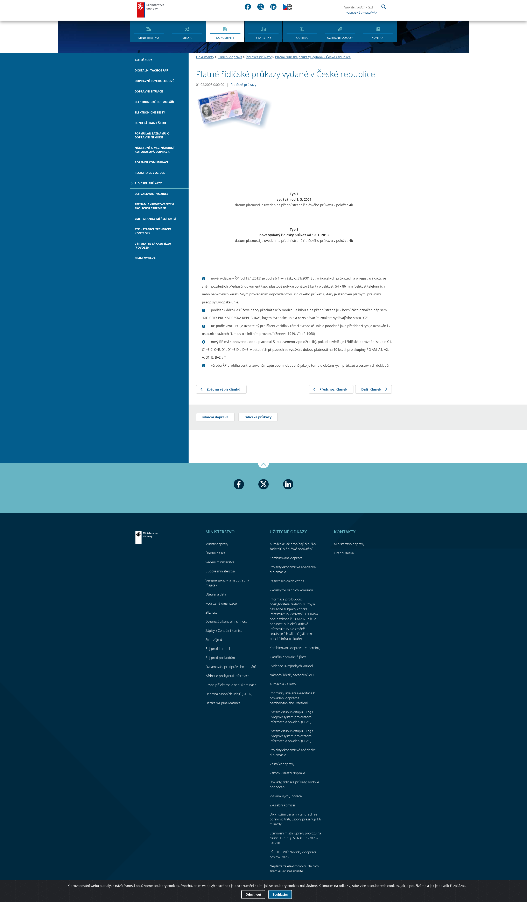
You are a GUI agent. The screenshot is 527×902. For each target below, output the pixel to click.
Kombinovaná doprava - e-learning (294, 648)
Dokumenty (225, 38)
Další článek (371, 389)
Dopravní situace (149, 91)
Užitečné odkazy (340, 38)
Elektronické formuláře (155, 102)
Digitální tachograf (151, 70)
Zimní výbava (145, 258)
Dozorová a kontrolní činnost (226, 621)
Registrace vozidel (150, 173)
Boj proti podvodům (220, 657)
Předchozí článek (333, 389)
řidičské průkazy (258, 417)
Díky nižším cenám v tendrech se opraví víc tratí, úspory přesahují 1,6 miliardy (295, 819)
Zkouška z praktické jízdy (288, 657)
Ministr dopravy (216, 544)
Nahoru (263, 465)
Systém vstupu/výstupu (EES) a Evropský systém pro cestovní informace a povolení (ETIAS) (291, 717)
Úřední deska (215, 553)
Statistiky (263, 38)
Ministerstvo (148, 38)
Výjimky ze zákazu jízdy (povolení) (153, 245)
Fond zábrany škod (150, 123)
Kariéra (302, 38)
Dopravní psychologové (154, 81)
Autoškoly (143, 60)
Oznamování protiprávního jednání (230, 667)
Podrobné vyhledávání (362, 12)
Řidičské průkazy (148, 183)
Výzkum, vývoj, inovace (286, 796)
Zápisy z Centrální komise (223, 630)
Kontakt (378, 38)
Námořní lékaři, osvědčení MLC (292, 675)
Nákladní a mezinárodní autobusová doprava (154, 150)
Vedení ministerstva (219, 562)
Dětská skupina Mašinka (222, 703)
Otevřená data (215, 594)
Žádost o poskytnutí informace (227, 676)
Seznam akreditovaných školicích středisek (154, 206)
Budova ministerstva (220, 571)
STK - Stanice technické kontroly (153, 231)
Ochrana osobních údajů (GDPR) (228, 694)
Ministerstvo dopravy (150, 10)
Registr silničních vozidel (287, 581)
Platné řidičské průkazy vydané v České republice (313, 57)
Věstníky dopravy (282, 764)
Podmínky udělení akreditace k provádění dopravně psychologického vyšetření (292, 698)
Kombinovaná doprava (286, 558)
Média (186, 38)
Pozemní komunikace (152, 162)
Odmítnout (253, 894)
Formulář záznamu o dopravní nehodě (152, 135)
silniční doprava (215, 417)
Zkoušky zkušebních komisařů (291, 590)
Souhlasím (280, 894)
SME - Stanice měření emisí (155, 219)
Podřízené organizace (221, 603)
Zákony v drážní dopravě (287, 773)
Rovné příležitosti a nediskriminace (230, 685)
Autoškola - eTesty (283, 684)
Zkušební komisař (282, 805)
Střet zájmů (213, 639)
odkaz (343, 885)
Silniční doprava (230, 57)
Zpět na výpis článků (223, 389)
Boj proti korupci (217, 648)
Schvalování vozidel (151, 194)
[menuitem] (149, 31)
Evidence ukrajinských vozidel (291, 666)
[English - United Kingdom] (287, 8)
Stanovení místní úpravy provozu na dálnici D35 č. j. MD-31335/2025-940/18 (295, 838)
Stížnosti (211, 612)
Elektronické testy (150, 112)
